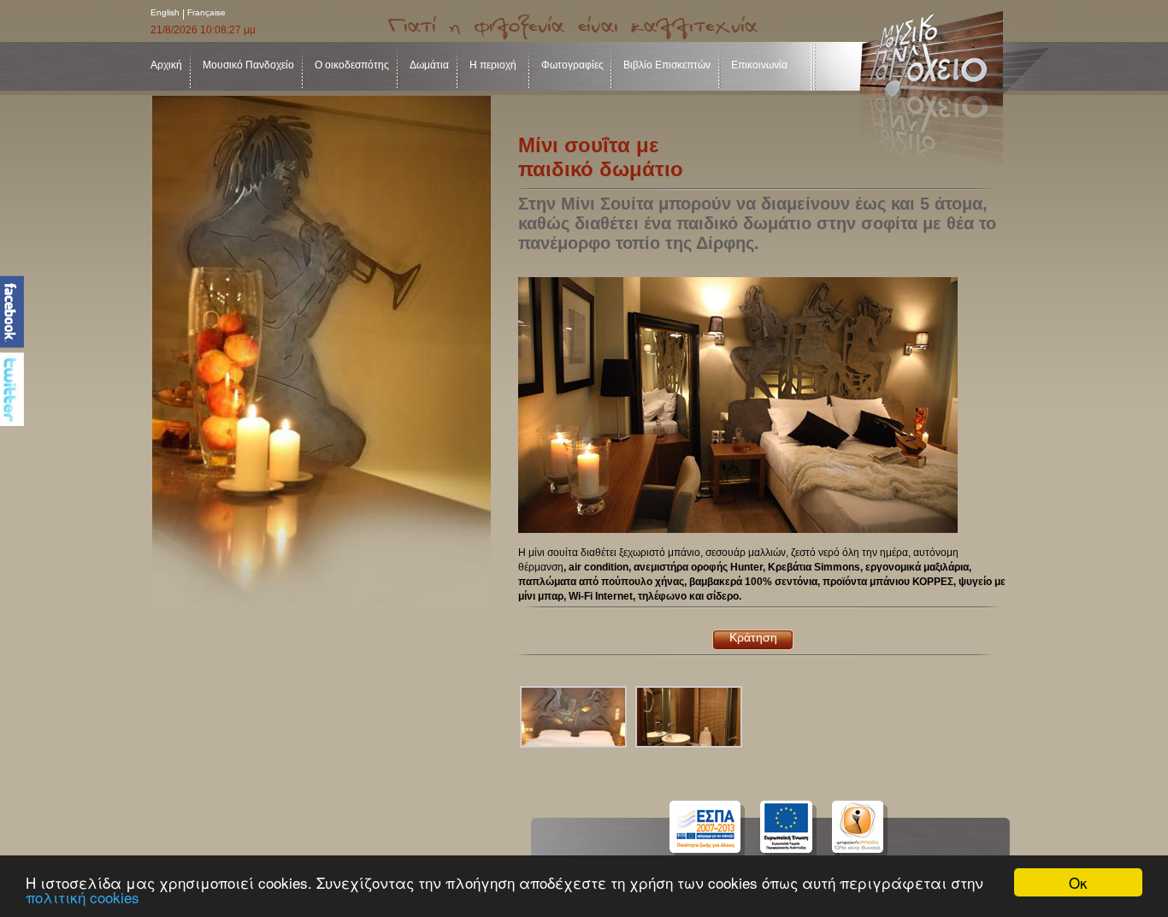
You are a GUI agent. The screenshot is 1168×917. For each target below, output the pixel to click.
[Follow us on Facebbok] (12, 311)
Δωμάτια (429, 65)
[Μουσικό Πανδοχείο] (954, 87)
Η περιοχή (492, 65)
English (165, 12)
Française (206, 12)
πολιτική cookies (82, 897)
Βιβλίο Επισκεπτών (667, 65)
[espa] (710, 829)
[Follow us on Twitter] (12, 389)
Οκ (1078, 882)
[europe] (800, 829)
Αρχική (166, 65)
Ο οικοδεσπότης (352, 65)
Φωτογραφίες (572, 65)
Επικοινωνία (759, 65)
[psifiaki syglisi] (872, 829)
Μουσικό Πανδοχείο (248, 65)
